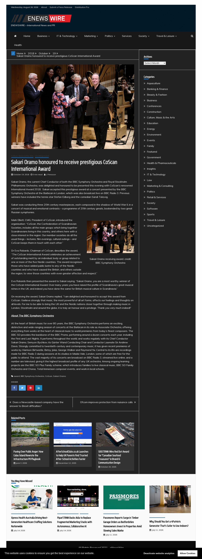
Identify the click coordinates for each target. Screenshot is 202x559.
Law (149, 180)
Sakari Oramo (59, 376)
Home (27, 36)
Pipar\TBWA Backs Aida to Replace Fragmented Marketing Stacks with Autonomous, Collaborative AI (74, 521)
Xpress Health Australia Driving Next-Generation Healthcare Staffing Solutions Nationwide (31, 521)
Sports (150, 214)
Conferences (154, 106)
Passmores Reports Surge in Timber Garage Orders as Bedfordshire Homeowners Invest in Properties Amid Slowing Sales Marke (122, 524)
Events (151, 140)
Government (154, 157)
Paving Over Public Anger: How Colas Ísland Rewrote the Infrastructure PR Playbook (28, 455)
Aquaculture (153, 83)
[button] (95, 553)
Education (152, 123)
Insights (151, 168)
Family (150, 146)
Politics (109, 36)
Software (152, 208)
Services (127, 36)
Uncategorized (42, 156)
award (17, 376)
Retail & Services (156, 197)
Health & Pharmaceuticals (161, 163)
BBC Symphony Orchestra (32, 376)
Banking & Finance (157, 89)
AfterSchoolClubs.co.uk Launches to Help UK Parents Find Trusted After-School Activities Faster (72, 455)
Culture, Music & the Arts (22, 156)
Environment (154, 134)
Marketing (90, 36)
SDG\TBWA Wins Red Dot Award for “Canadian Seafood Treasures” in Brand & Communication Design (113, 457)
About (44, 7)
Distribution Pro (82, 7)
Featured (152, 151)
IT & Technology (65, 36)
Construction (154, 111)
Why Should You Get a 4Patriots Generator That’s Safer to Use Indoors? (168, 523)
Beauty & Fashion (157, 94)
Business (42, 36)
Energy (151, 128)
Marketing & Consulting (160, 185)
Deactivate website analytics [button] (159, 553)
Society (143, 36)
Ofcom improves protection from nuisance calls (106, 402)
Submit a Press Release (61, 7)
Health (18, 45)
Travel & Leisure (165, 36)
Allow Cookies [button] (187, 553)
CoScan (48, 376)
